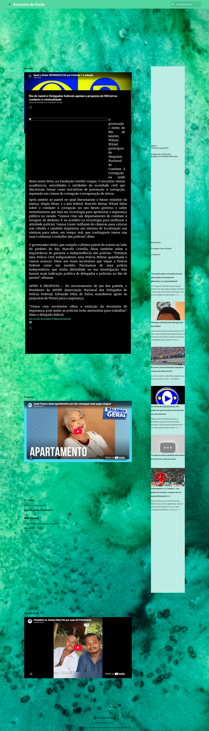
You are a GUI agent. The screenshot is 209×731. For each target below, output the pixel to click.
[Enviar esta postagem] (30, 323)
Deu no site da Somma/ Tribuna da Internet (50, 319)
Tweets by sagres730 (159, 148)
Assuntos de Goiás (29, 4)
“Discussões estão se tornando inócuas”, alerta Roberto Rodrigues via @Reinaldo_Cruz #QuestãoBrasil (167, 277)
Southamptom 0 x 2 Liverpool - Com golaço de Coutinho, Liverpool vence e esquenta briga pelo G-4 (166, 492)
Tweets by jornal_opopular (35, 505)
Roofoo (111, 722)
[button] (30, 107)
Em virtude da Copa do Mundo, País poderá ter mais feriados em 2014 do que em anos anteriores (167, 410)
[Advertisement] (78, 374)
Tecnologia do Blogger (106, 718)
